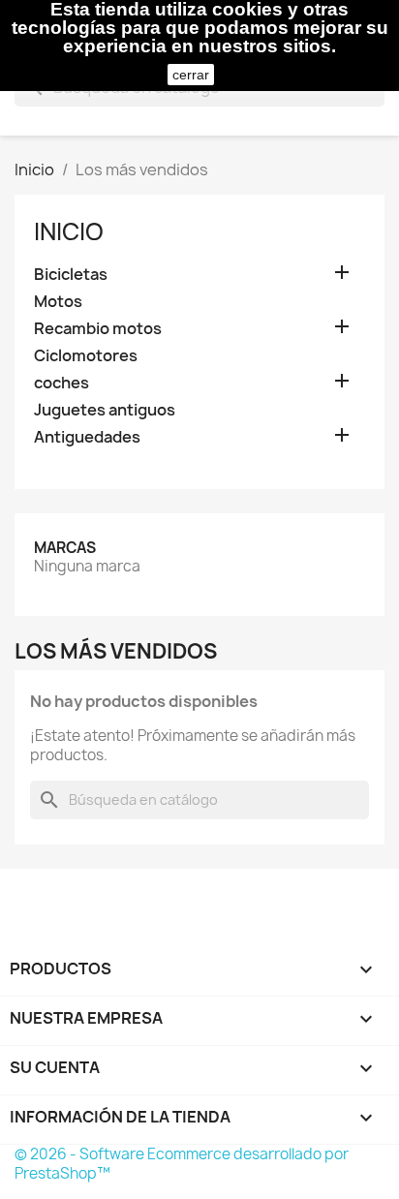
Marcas (65, 548)
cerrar (190, 74)
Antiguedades (87, 437)
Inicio (69, 231)
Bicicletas (70, 274)
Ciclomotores (86, 356)
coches (61, 383)
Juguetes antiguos (104, 410)
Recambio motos (98, 329)
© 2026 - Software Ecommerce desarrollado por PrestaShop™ (182, 1164)
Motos (58, 302)
